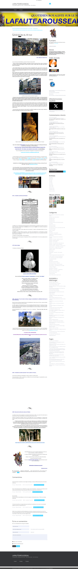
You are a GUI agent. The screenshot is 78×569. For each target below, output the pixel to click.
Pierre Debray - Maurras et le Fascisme (55, 264)
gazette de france (17, 471)
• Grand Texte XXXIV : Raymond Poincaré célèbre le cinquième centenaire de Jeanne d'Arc (29, 147)
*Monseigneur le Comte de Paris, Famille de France (56, 215)
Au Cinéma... (51, 223)
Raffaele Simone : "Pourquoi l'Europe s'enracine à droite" (57, 365)
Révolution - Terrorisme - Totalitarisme (55, 269)
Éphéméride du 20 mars (33, 164)
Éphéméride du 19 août (59, 118)
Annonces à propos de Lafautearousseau (56, 222)
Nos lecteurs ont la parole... (53, 261)
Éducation (50, 231)
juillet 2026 (51, 178)
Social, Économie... (52, 273)
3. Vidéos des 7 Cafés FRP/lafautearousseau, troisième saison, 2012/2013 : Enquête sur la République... (56, 352)
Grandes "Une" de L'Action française (55, 248)
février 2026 (51, 185)
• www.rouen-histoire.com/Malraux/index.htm (30, 152)
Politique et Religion (52, 266)
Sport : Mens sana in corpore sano (55, 274)
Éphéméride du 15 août (33, 330)
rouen (41, 470)
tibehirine (30, 471)
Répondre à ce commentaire (39, 484)
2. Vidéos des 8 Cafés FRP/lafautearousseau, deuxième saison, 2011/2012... (56, 355)
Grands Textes (22, 144)
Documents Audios (52, 226)
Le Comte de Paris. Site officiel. (54, 92)
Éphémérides (27, 470)
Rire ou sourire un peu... (53, 272)
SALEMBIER (51, 122)
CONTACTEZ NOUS (52, 46)
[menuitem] (15, 9)
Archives (21, 561)
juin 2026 (50, 180)
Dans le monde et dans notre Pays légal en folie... (57, 153)
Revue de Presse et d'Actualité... (54, 270)
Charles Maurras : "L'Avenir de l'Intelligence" (56, 363)
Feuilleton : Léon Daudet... (53, 241)
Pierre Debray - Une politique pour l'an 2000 (56, 265)
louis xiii (36, 471)
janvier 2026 (51, 186)
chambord (14, 472)
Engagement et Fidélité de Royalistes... (55, 234)
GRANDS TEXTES (52, 249)
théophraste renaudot (24, 471)
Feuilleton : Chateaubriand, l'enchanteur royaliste (56, 237)
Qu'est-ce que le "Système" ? (54, 340)
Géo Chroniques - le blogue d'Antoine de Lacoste (57, 95)
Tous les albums (51, 208)
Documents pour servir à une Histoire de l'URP (57, 227)
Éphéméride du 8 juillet (59, 132)
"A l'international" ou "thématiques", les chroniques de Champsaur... (56, 342)
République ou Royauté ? (53, 268)
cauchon (43, 470)
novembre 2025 (51, 189)
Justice (50, 253)
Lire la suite (56, 43)
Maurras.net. (51, 93)
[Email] (50, 4)
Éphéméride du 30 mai (22, 34)
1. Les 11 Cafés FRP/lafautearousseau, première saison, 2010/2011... (57, 357)
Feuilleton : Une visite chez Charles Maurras (56, 243)
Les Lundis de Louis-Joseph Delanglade (55, 257)
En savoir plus (51, 568)
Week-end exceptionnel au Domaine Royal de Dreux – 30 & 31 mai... (22, 28)
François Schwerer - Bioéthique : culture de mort (57, 245)
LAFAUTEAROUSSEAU (20, 4)
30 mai (34, 470)
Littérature (51, 260)
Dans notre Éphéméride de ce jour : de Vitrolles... (57, 137)
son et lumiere (42, 471)
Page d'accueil (35, 28)
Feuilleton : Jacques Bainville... (54, 240)
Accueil (15, 9)
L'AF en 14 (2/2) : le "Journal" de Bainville (56, 256)
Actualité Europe (52, 218)
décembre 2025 (51, 188)
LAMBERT (50, 127)
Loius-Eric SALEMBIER (53, 141)
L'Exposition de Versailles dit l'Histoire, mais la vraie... (57, 362)
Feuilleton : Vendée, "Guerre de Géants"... (56, 244)
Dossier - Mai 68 (52, 230)
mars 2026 (51, 184)
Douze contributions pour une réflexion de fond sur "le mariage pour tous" (57, 347)
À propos (21, 9)
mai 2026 (50, 181)
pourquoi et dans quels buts (33, 459)
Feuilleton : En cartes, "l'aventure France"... (56, 239)
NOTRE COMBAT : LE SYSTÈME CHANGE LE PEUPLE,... (56, 127)
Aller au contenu (3, 1)
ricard (39, 471)
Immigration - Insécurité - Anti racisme (55, 252)
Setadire (50, 152)
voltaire (33, 471)
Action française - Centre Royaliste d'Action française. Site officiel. (57, 91)
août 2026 (50, 177)
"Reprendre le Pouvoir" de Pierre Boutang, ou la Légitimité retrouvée (57, 345)
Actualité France (51, 219)
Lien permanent (16, 470)
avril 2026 (50, 182)
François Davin (51, 118)
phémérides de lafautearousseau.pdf (35, 465)
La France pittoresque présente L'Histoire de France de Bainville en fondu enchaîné (56, 360)
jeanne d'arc (37, 470)
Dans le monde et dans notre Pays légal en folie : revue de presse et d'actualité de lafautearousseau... (28, 30)
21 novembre (41, 158)
